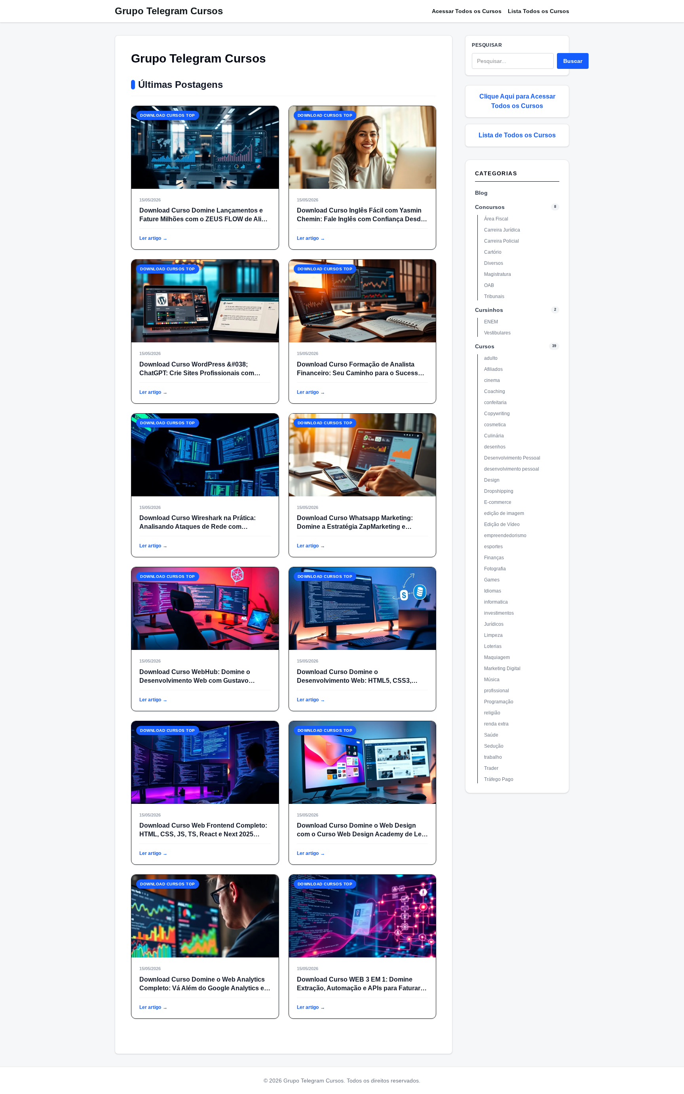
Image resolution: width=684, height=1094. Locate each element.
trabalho (493, 757)
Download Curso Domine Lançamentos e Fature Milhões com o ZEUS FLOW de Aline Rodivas (204, 219)
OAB (489, 285)
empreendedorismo (505, 535)
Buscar (572, 61)
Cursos (484, 346)
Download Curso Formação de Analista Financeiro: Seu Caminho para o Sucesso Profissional (359, 373)
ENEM (491, 322)
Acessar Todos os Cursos (467, 11)
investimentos (499, 613)
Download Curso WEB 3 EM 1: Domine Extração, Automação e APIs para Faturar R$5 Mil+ (358, 988)
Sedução (494, 746)
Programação (498, 702)
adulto (491, 358)
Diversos (493, 263)
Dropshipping (498, 491)
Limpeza (493, 635)
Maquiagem (497, 657)
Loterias (493, 646)
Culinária (494, 436)
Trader (491, 768)
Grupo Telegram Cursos (169, 11)
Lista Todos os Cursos (538, 11)
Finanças (494, 557)
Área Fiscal (496, 219)
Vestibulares (497, 333)
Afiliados (493, 369)
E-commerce (497, 502)
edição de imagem (504, 513)
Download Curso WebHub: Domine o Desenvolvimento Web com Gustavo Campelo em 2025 (194, 681)
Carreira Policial (501, 241)
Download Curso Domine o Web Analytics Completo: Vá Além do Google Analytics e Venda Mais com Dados (202, 988)
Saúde (491, 735)
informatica (496, 602)
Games (492, 580)
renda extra (496, 724)
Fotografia (495, 569)
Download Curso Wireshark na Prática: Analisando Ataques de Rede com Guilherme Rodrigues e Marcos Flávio (197, 527)
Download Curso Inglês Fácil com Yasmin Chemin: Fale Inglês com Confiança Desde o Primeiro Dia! (360, 219)
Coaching (494, 391)
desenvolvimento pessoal (511, 469)
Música (492, 679)
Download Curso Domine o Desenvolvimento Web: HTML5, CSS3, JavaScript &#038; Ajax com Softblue (354, 681)
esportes (493, 546)
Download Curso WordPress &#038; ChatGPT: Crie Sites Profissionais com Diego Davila (196, 373)
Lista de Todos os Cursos (517, 135)
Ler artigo (153, 238)
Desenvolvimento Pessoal (512, 458)
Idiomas (492, 591)
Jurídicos (494, 624)
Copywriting (497, 413)
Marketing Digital (502, 668)
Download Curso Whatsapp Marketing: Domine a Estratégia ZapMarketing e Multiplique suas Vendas (355, 527)
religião (492, 713)
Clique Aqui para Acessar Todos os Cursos (517, 101)
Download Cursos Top (167, 115)
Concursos (490, 207)
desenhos (494, 447)
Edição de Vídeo (502, 524)
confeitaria (495, 402)
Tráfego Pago (498, 779)
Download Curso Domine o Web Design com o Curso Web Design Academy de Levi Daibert (362, 834)
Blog (481, 193)
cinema (492, 380)
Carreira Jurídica (502, 230)
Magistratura (497, 274)
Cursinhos (489, 310)
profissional (496, 690)
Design (492, 480)
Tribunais (494, 296)
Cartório (493, 252)
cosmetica (495, 424)
